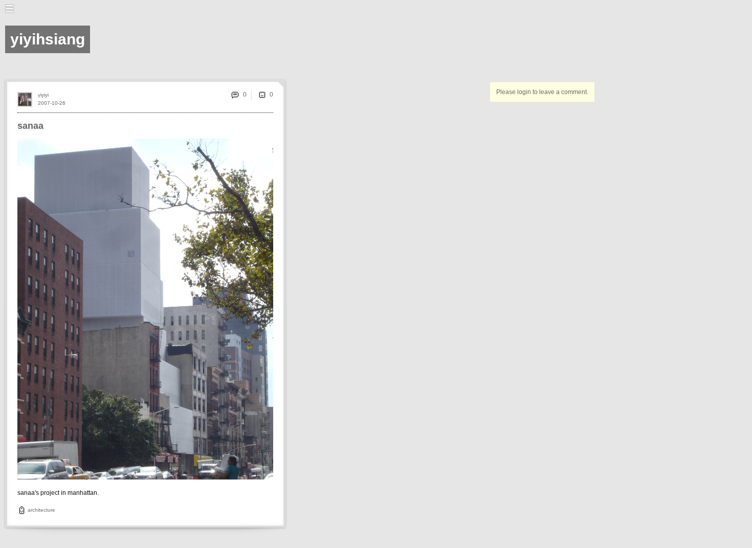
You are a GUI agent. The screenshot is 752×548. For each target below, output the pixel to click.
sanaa (30, 126)
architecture (41, 510)
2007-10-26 (51, 103)
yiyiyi (43, 95)
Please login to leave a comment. (542, 92)
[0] (262, 94)
